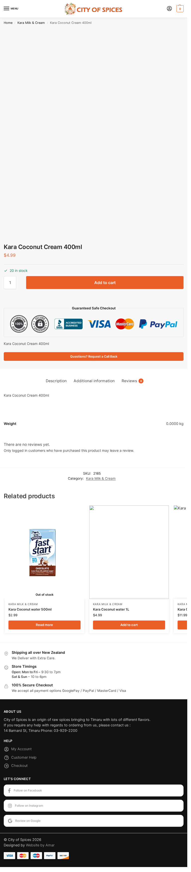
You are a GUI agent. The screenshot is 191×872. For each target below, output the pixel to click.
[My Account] (169, 8)
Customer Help (24, 757)
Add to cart (105, 282)
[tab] (56, 381)
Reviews (132, 380)
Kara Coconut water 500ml (30, 609)
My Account (21, 749)
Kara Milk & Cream (31, 23)
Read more (44, 625)
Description (56, 380)
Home (8, 23)
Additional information (94, 380)
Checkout (19, 765)
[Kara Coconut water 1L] (129, 552)
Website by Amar (40, 845)
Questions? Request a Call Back (93, 356)
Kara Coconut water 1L (111, 609)
